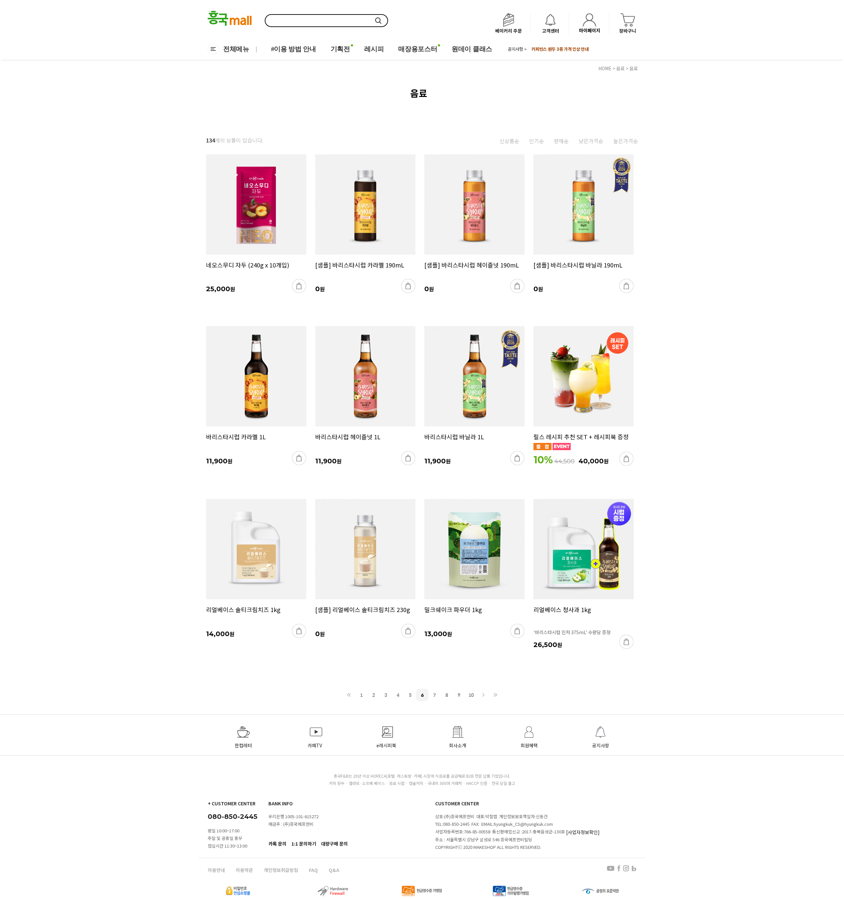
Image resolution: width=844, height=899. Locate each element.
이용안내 (216, 870)
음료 (620, 68)
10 (471, 694)
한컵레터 (243, 745)
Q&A (334, 870)
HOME (605, 68)
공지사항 (600, 745)
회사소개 (457, 745)
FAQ (313, 870)
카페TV (315, 745)
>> (495, 695)
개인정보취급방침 (281, 870)
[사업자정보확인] (583, 832)
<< (349, 695)
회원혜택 (529, 745)
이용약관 (244, 870)
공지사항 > (517, 49)
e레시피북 (386, 745)
